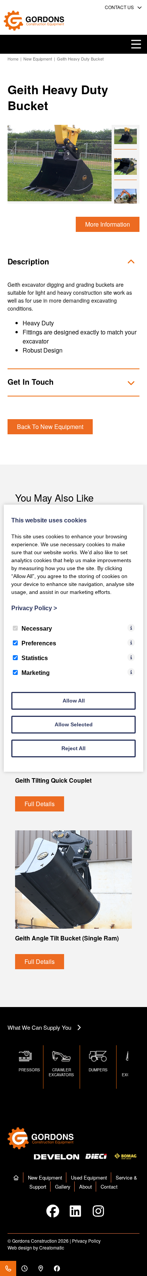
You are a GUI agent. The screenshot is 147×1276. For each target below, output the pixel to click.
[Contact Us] (8, 1268)
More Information (107, 224)
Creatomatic (51, 1247)
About (85, 1186)
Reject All (73, 748)
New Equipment (37, 59)
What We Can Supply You (39, 1027)
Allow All (74, 701)
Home (13, 59)
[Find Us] (40, 1268)
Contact (109, 1186)
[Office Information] (24, 1268)
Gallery (62, 1186)
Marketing (35, 673)
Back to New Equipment (50, 426)
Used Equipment (89, 1177)
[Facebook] (57, 1268)
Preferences (38, 643)
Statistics (34, 658)
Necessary (36, 628)
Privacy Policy (86, 1240)
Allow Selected (74, 724)
